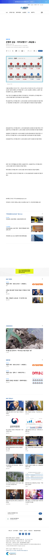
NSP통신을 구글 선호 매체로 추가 (22, 1)
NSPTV (32, 12)
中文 (38, 4)
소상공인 (24, 12)
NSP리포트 (18, 12)
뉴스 (7, 12)
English (32, 4)
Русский (41, 4)
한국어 (29, 4)
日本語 (35, 4)
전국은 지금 (11, 12)
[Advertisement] (24, 26)
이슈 (29, 12)
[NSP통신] (24, 8)
